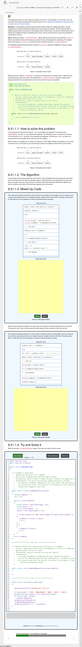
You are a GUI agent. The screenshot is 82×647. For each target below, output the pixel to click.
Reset (45, 316)
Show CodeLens (53, 456)
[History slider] (25, 455)
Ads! (32, 7)
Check (37, 316)
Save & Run (18, 456)
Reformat (65, 456)
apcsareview (14, 2)
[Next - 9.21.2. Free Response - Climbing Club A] (73, 638)
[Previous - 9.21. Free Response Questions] (9, 638)
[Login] (6, 2)
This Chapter (9, 12)
